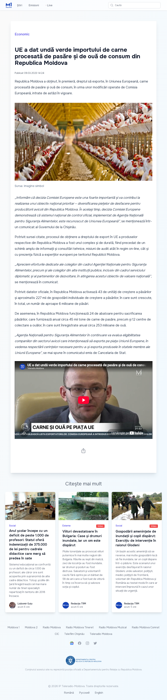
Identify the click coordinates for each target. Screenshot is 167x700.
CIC (57, 634)
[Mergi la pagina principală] (8, 5)
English (99, 692)
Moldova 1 (14, 627)
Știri (19, 5)
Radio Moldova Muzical (113, 627)
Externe (66, 525)
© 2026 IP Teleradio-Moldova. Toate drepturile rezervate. (83, 686)
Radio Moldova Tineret (80, 627)
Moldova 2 (31, 627)
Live (49, 5)
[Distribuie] (83, 450)
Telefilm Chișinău (74, 634)
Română (69, 692)
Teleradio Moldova (101, 634)
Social (12, 525)
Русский (84, 692)
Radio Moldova (52, 627)
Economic (22, 34)
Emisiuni (34, 5)
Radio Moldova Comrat (145, 627)
